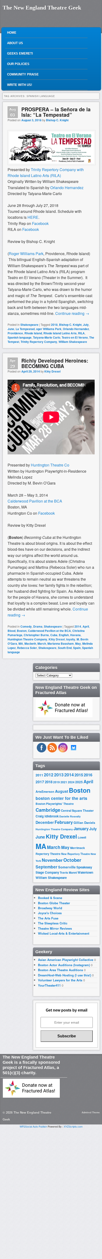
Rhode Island (33, 333)
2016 (88, 775)
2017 (40, 781)
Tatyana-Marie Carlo (46, 337)
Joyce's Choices (50, 913)
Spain (77, 648)
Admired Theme (91, 1112)
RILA (81, 333)
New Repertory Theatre (75, 854)
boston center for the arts (61, 798)
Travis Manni (68, 873)
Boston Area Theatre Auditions (60, 970)
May (78, 643)
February (64, 822)
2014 (77, 626)
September (46, 867)
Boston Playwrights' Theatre (55, 804)
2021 (63, 782)
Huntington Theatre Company (27, 639)
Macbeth (30, 643)
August (61, 791)
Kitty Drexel (52, 371)
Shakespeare (29, 324)
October (72, 860)
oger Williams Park (48, 329)
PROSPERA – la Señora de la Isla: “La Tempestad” (56, 112)
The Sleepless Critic (52, 923)
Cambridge (48, 810)
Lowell (82, 837)
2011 (39, 775)
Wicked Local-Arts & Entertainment (63, 933)
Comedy (26, 626)
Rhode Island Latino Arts (60, 333)
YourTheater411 (49, 985)
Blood (11, 631)
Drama (37, 626)
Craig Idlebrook (47, 816)
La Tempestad (25, 329)
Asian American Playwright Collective (65, 959)
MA (21, 643)
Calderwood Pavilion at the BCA (35, 501)
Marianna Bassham (60, 643)
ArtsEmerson (45, 791)
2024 (71, 782)
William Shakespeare (73, 342)
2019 (56, 782)
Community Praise (23, 74)
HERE (32, 217)
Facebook (40, 223)
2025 (79, 782)
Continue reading (72, 313)
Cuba (53, 635)
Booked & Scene (50, 897)
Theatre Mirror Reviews (55, 928)
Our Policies (18, 64)
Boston (22, 631)
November (52, 860)
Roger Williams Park (26, 253)
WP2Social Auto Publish (33, 1126)
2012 (48, 775)
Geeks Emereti (20, 53)
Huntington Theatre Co (50, 465)
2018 (54, 324)
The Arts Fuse (48, 918)
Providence (15, 333)
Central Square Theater (77, 810)
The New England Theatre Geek (42, 8)
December (45, 822)
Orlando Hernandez (66, 187)
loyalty (70, 639)
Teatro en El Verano (75, 337)
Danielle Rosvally (70, 816)
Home (11, 32)
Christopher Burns (36, 635)
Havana (75, 635)
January (81, 828)
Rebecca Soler (27, 648)
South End (65, 648)
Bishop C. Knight (57, 120)
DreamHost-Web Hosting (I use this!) (64, 975)
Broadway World (50, 908)
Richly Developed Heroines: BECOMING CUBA (54, 363)
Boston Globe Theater (54, 903)
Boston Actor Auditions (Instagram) (64, 965)
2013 (59, 775)
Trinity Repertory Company (39, 342)
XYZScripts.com (73, 1126)
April (86, 626)
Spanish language (20, 337)
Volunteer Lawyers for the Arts (60, 980)
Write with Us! (19, 85)
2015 (78, 775)
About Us (15, 43)
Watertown (85, 872)
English (64, 635)
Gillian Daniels (84, 822)
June (11, 329)
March (41, 643)
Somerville (67, 867)
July (86, 324)
